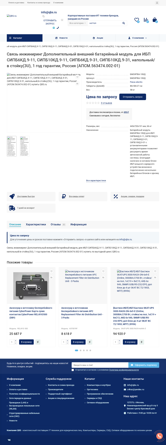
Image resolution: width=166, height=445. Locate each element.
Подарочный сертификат (60, 394)
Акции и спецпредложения (61, 398)
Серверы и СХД (94, 398)
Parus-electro (136, 82)
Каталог (90, 378)
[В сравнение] (77, 83)
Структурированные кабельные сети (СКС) (24, 414)
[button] (76, 350)
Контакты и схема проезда (38, 3)
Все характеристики (96, 180)
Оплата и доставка (16, 3)
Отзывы (57, 224)
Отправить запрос (50, 22)
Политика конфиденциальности (24, 394)
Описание (15, 224)
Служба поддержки (58, 378)
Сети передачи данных (20, 398)
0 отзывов (106, 103)
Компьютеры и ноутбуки (99, 385)
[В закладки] (77, 77)
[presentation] (7, 307)
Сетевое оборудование (98, 402)
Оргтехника (92, 389)
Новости (63, 38)
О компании (58, 3)
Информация (79, 224)
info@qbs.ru (125, 239)
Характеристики (36, 224)
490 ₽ (126, 112)
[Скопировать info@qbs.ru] (43, 16)
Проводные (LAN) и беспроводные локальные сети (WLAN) (24, 405)
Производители (55, 389)
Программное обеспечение (100, 394)
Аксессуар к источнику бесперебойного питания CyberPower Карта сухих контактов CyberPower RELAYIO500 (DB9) (30, 313)
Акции (100, 38)
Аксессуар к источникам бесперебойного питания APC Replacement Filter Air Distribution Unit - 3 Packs (82, 313)
